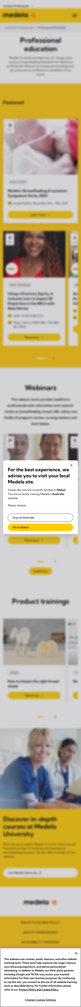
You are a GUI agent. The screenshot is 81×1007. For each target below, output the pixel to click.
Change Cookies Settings (40, 999)
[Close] (76, 953)
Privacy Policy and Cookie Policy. (39, 989)
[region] (40, 977)
